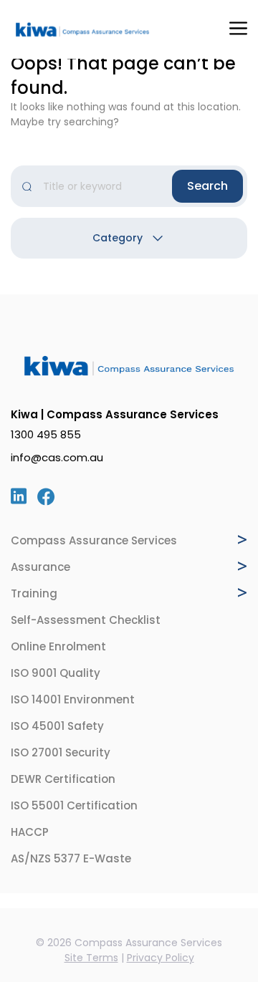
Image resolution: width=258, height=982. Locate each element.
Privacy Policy (160, 957)
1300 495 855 (46, 434)
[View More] (242, 539)
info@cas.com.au (57, 457)
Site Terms (91, 957)
